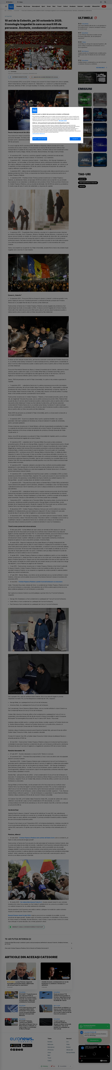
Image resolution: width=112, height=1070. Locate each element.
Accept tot (75, 138)
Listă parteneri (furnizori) (38, 133)
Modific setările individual (39, 138)
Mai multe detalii (63, 120)
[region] (56, 125)
